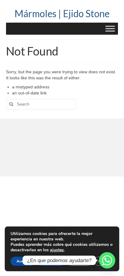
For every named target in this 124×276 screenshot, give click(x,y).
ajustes (57, 250)
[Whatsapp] (107, 260)
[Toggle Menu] (110, 28)
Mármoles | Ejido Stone (62, 13)
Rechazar (51, 261)
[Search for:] (41, 104)
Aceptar (23, 261)
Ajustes (79, 261)
